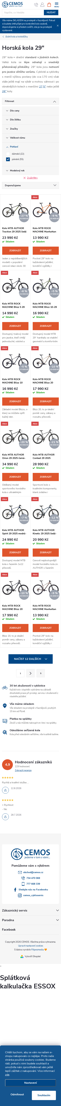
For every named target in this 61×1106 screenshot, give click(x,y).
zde (7, 1075)
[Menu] (56, 4)
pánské (17, 159)
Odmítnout (17, 1094)
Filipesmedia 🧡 (39, 949)
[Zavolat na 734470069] (36, 5)
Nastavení (30, 1083)
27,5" (42, 86)
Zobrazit (15, 250)
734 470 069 (33, 878)
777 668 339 (33, 883)
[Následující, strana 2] (30, 673)
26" (4, 91)
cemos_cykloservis (33, 895)
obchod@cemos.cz (33, 872)
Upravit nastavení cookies (30, 945)
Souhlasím (43, 1095)
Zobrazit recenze (23, 770)
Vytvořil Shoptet (32, 956)
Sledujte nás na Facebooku (33, 889)
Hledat (51, 12)
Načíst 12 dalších (28, 659)
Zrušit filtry (32, 177)
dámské (18, 153)
